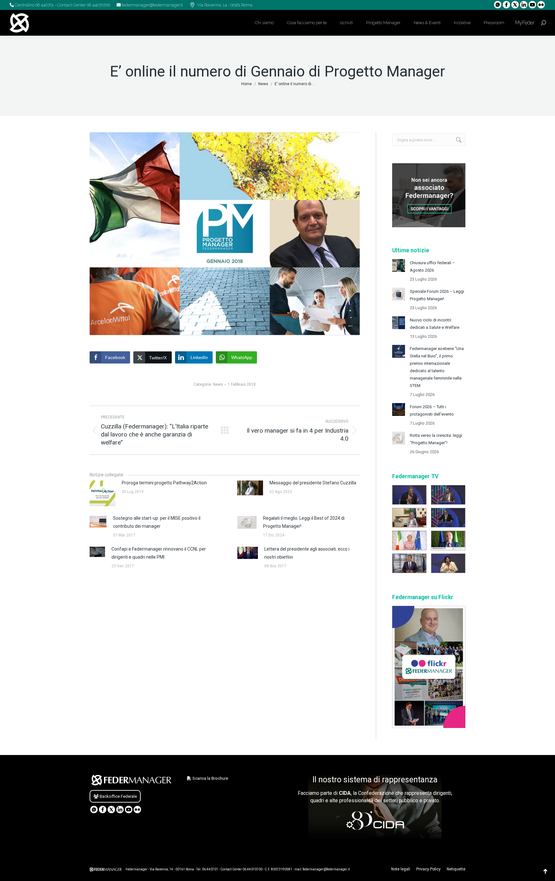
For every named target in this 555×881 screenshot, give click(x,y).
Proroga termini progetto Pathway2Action (164, 482)
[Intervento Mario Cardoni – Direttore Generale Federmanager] (448, 495)
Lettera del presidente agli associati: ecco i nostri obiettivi (306, 553)
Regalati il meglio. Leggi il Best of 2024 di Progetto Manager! (304, 522)
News (218, 384)
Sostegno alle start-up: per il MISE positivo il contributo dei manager (156, 522)
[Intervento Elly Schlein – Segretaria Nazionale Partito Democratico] (448, 563)
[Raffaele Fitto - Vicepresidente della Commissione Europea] (409, 563)
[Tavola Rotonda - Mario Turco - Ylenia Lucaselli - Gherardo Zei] (409, 495)
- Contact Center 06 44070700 (82, 5)
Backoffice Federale (118, 796)
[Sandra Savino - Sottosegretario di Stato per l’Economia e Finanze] (409, 517)
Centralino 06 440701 (34, 5)
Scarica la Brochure (209, 778)
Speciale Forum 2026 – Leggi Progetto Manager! (437, 295)
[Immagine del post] (398, 265)
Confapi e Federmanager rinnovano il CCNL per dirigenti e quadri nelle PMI (158, 553)
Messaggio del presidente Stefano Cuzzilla (312, 482)
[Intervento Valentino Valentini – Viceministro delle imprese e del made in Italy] (448, 517)
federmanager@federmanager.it (152, 5)
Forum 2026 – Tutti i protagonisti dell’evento (432, 410)
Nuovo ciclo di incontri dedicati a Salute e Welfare (434, 324)
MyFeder (524, 23)
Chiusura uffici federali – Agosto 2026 (432, 266)
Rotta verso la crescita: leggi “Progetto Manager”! (436, 439)
